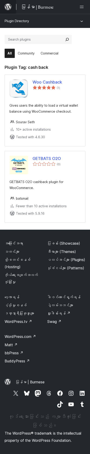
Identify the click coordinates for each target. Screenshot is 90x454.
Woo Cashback (47, 82)
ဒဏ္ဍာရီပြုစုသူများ (19, 313)
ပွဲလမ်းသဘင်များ (60, 305)
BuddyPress (17, 361)
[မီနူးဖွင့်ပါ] (82, 7)
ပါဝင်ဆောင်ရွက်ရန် (64, 297)
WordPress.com (20, 336)
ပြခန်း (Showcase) (63, 243)
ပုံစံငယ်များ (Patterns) (65, 268)
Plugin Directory (17, 21)
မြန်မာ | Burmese (30, 382)
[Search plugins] (67, 39)
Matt (11, 345)
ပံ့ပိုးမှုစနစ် (16, 305)
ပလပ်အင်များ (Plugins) (66, 259)
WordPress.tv (18, 321)
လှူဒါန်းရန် (58, 313)
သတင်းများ (12, 251)
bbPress (14, 353)
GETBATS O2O (47, 158)
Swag (54, 321)
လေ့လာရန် (12, 297)
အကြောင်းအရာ (14, 243)
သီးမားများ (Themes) (61, 251)
